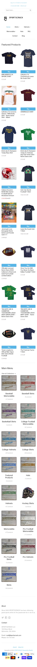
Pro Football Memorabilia (28, 530)
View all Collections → (9, 373)
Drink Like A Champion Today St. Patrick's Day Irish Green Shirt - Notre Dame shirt (28, 153)
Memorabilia (11, 31)
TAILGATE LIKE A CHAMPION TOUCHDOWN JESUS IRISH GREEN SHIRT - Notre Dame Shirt (9, 312)
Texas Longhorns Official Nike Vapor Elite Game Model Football (8, 352)
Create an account (21, 2)
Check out (23, 6)
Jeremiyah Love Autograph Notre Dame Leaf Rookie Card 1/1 (8, 232)
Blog (23, 36)
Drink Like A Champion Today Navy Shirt (9, 152)
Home (8, 27)
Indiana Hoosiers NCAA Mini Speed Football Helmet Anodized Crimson (8, 192)
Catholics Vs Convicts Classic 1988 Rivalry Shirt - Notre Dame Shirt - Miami (9, 114)
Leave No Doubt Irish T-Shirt (28, 230)
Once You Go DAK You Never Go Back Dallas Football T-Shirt (28, 270)
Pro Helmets (28, 557)
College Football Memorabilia (28, 422)
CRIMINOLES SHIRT (27, 112)
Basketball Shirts (9, 421)
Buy (9, 72)
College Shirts (28, 450)
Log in (12, 2)
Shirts (17, 27)
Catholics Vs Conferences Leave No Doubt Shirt (27, 76)
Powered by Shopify (27, 650)
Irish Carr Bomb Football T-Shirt (26, 191)
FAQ (29, 31)
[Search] (30, 10)
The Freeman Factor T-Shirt (27, 351)
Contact (14, 36)
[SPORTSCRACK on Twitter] (3, 617)
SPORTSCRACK (18, 650)
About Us (20, 647)
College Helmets (9, 450)
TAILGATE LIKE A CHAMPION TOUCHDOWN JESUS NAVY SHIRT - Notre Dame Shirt (28, 312)
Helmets (27, 27)
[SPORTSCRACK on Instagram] (9, 617)
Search (15, 647)
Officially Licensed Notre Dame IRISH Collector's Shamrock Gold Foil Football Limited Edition (9, 271)
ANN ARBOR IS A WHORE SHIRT (7, 75)
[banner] (18, 19)
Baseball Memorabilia (9, 394)
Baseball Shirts (28, 393)
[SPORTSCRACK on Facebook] (6, 617)
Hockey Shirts (28, 503)
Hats (21, 31)
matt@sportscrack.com (13, 635)
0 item (15, 6)
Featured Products (9, 476)
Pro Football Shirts (9, 558)
